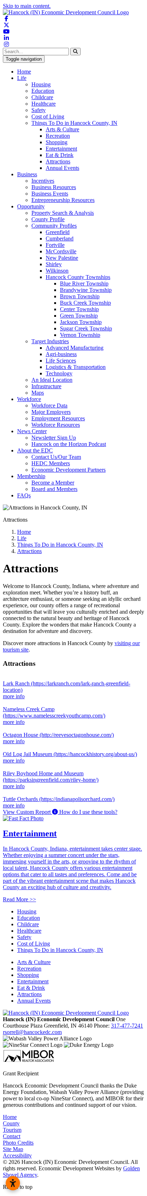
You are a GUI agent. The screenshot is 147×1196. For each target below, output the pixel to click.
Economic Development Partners (68, 470)
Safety (38, 110)
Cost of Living (47, 116)
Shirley (54, 264)
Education (42, 91)
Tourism (12, 1130)
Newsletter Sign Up (53, 438)
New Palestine (62, 258)
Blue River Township (84, 283)
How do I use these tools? (87, 812)
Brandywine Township (86, 290)
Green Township (79, 316)
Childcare (42, 97)
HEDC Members (50, 463)
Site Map (13, 1149)
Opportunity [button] (31, 206)
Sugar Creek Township (86, 328)
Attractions (58, 161)
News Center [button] (32, 431)
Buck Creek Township (85, 303)
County (11, 1123)
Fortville (55, 245)
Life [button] (21, 78)
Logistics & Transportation (76, 367)
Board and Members (54, 489)
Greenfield (58, 232)
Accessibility (17, 1155)
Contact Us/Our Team (56, 457)
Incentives (42, 181)
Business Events (49, 194)
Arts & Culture (62, 129)
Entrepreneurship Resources (63, 200)
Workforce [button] (29, 399)
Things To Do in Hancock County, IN (74, 123)
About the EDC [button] (35, 450)
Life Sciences (61, 361)
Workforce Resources (55, 425)
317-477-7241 (127, 1026)
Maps (37, 393)
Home (24, 72)
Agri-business (61, 354)
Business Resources (53, 187)
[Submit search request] (75, 51)
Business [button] (27, 174)
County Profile (48, 219)
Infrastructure (46, 386)
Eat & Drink (60, 155)
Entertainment (61, 149)
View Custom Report (27, 812)
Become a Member (52, 483)
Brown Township (80, 296)
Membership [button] (31, 476)
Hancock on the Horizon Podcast (68, 444)
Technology (59, 373)
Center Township (79, 309)
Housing (41, 84)
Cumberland (60, 238)
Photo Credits (18, 1143)
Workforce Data (49, 405)
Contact (11, 1136)
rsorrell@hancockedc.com (32, 1032)
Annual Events (62, 168)
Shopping (56, 142)
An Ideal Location (51, 380)
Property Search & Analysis (62, 213)
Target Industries (50, 341)
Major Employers (51, 412)
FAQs (24, 495)
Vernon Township (80, 335)
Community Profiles (54, 226)
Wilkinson (57, 271)
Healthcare (43, 104)
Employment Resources (58, 418)
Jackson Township (81, 322)
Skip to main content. (27, 6)
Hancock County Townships (78, 277)
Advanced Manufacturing (74, 348)
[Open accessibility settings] (13, 1183)
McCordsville (61, 251)
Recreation (58, 136)
